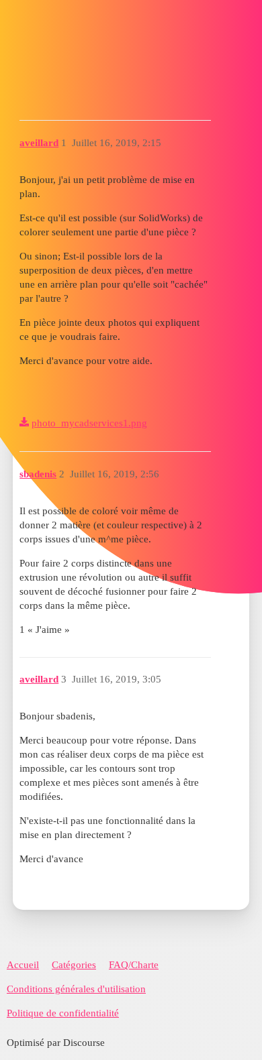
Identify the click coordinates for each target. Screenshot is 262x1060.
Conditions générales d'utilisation (76, 989)
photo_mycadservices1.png (89, 423)
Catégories (74, 964)
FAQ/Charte (134, 964)
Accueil (23, 964)
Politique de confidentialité (63, 1013)
